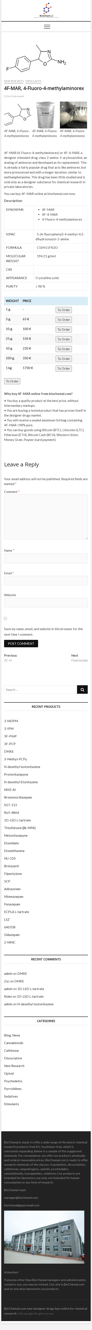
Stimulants (33, 81)
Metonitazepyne (16, 835)
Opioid (9, 1073)
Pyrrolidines (13, 1089)
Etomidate (11, 843)
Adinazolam (12, 889)
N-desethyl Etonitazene (21, 782)
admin (8, 973)
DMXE (9, 751)
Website (10, 595)
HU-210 (10, 858)
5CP (7, 881)
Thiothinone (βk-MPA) (20, 828)
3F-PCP (10, 744)
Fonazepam (12, 904)
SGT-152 (10, 805)
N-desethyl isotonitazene (22, 767)
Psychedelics (13, 1081)
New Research (14, 81)
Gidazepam (12, 935)
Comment (12, 492)
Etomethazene (14, 851)
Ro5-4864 (11, 812)
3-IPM (8, 728)
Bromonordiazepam (18, 797)
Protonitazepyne (16, 774)
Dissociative (13, 1058)
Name (9, 550)
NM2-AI (10, 790)
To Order (63, 310)
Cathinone (11, 1050)
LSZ (7, 919)
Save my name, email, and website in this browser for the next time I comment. (43, 631)
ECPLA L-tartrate (16, 912)
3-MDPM (11, 721)
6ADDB (9, 927)
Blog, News (12, 1035)
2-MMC (9, 942)
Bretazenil (11, 866)
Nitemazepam (13, 896)
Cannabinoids (13, 1043)
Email (9, 573)
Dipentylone (13, 873)
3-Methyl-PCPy (15, 759)
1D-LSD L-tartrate (17, 820)
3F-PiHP (10, 736)
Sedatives (11, 1096)
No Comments (15, 96)
